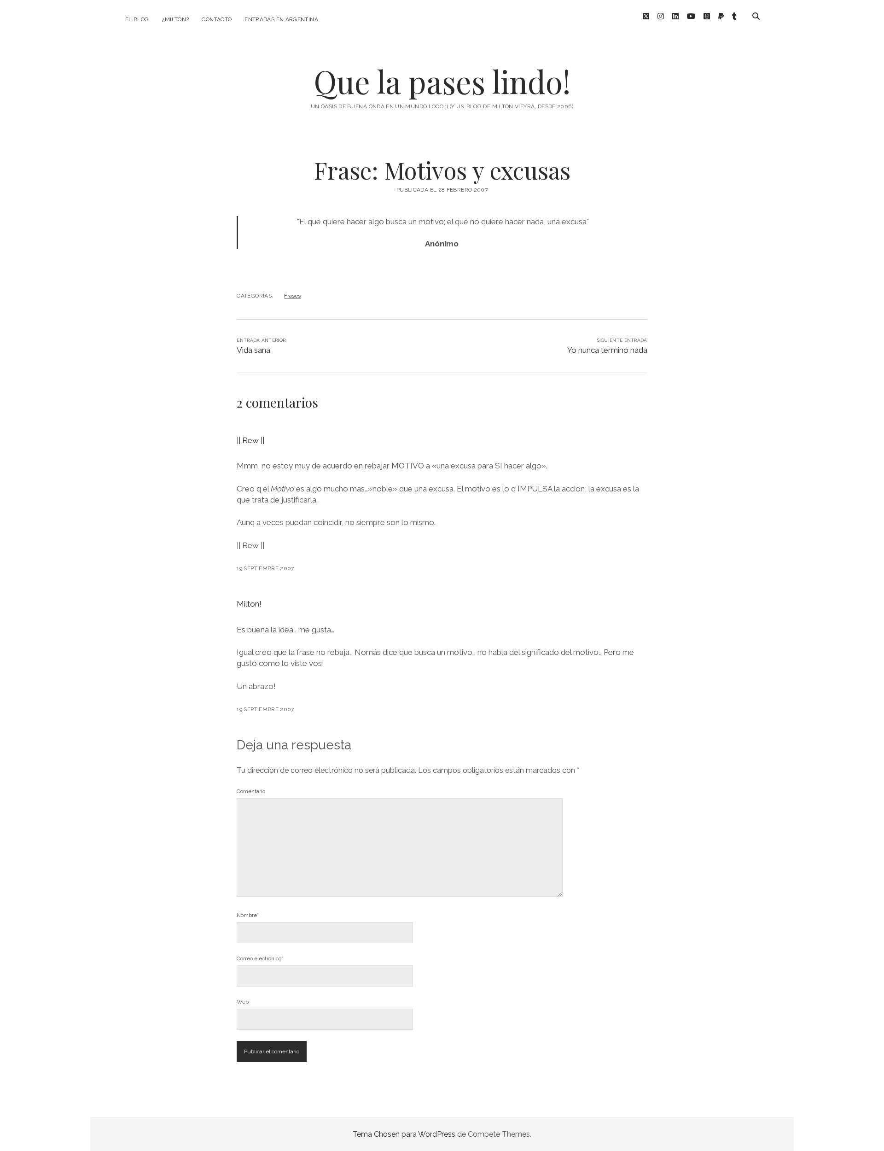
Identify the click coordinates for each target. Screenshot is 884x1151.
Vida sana (253, 350)
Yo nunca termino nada (607, 350)
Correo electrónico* (260, 958)
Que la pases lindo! (442, 81)
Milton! (249, 603)
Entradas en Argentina (281, 19)
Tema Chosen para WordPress (404, 1134)
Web (243, 1002)
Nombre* (248, 915)
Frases (292, 295)
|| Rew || (250, 440)
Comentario (251, 791)
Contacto (217, 19)
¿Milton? (175, 19)
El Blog (137, 19)
